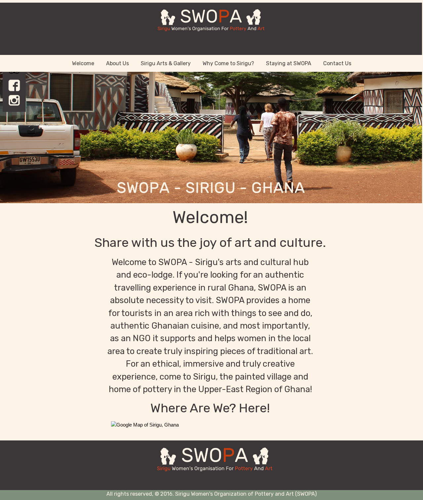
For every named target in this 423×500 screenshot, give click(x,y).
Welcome (83, 63)
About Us (117, 63)
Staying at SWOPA (288, 63)
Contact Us (337, 63)
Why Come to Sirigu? (228, 63)
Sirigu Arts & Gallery (166, 63)
